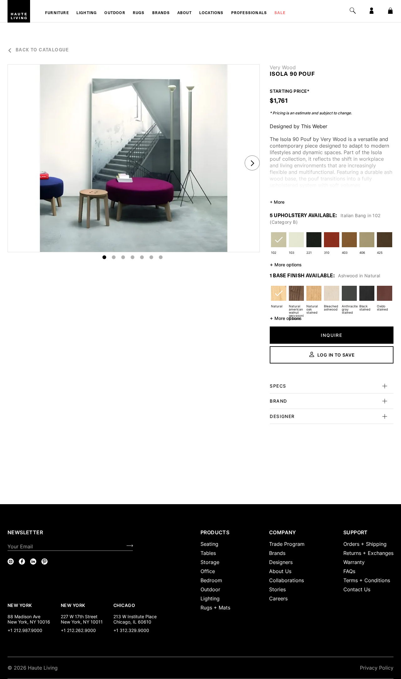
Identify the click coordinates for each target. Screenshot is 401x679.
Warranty (354, 562)
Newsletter (25, 532)
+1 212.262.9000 (78, 630)
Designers (281, 562)
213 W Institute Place (135, 616)
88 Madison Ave (24, 616)
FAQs (349, 571)
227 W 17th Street (79, 616)
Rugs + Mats (215, 607)
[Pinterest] (44, 561)
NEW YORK (20, 605)
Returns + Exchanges (368, 553)
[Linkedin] (33, 561)
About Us (280, 571)
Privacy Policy (376, 668)
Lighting (86, 13)
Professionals (249, 13)
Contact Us (356, 589)
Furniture (57, 13)
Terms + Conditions (366, 580)
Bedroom (211, 580)
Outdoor (114, 13)
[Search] (352, 10)
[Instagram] (11, 561)
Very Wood (283, 67)
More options (286, 264)
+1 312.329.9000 (131, 630)
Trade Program (287, 544)
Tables (208, 553)
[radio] (278, 243)
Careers (278, 598)
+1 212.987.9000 (25, 630)
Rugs (139, 13)
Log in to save (336, 355)
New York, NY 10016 (29, 621)
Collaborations (286, 580)
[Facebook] (22, 561)
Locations (211, 13)
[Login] (371, 10)
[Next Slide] (252, 162)
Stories (277, 589)
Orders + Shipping (365, 544)
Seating (209, 544)
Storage (209, 562)
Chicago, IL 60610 (132, 621)
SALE (279, 13)
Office (207, 571)
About (184, 13)
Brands (161, 13)
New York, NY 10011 (82, 621)
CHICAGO (124, 605)
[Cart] (390, 10)
